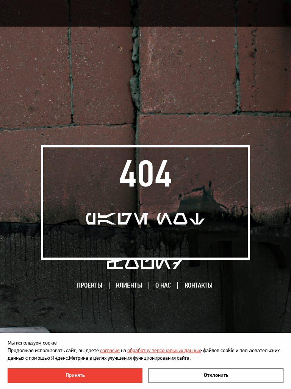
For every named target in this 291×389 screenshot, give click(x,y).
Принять (75, 375)
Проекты (89, 285)
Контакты (199, 285)
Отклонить (216, 375)
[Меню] (270, 13)
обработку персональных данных (164, 350)
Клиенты (129, 285)
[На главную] (47, 13)
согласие (110, 350)
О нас (163, 285)
